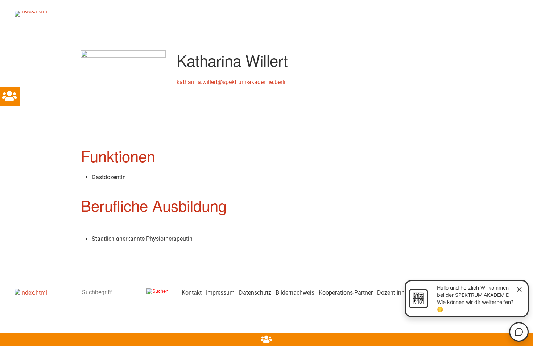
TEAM (310, 12)
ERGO (131, 12)
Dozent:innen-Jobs (401, 292)
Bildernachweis (295, 292)
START (102, 12)
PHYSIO (252, 12)
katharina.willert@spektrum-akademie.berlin (233, 82)
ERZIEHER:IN (173, 12)
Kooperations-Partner (346, 292)
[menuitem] (102, 13)
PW (285, 12)
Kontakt (407, 12)
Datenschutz (255, 292)
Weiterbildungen (356, 12)
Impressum (220, 292)
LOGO (215, 12)
